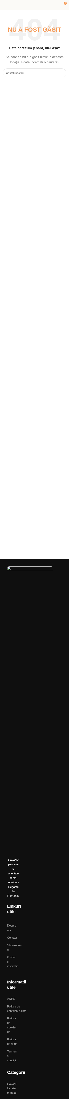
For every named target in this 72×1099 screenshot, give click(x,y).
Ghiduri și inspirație (11, 962)
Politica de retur (12, 1041)
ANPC (11, 998)
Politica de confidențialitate (12, 1008)
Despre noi (11, 928)
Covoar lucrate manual (11, 1088)
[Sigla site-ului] (34, 4)
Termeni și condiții (12, 1056)
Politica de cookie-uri (11, 1025)
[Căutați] (61, 72)
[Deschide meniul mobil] (4, 5)
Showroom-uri (11, 947)
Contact (11, 937)
